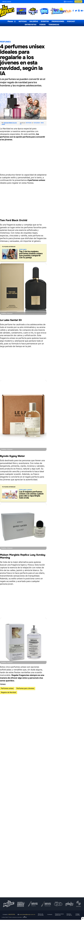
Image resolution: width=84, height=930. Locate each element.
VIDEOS (42, 24)
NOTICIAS (23, 21)
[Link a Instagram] (79, 11)
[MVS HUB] (65, 11)
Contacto (49, 914)
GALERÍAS (34, 21)
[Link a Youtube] (82, 11)
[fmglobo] (69, 904)
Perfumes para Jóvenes (25, 688)
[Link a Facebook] (73, 11)
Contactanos (69, 1)
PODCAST (71, 21)
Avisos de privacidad (41, 914)
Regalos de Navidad (8, 692)
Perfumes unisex (7, 688)
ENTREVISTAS (30, 24)
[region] (23, 157)
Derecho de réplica (69, 914)
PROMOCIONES (58, 21)
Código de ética (77, 914)
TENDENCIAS (53, 24)
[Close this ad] (82, 918)
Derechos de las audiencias (59, 914)
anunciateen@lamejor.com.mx (27, 914)
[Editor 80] (25, 917)
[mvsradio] (33, 904)
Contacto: (9, 914)
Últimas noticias (6, 1)
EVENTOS (45, 21)
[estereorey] (78, 904)
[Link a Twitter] (76, 11)
